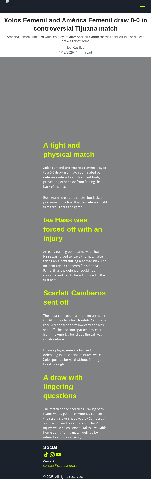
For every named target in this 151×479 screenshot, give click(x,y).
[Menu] (142, 6)
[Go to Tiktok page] (46, 454)
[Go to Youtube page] (58, 454)
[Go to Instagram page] (52, 454)
